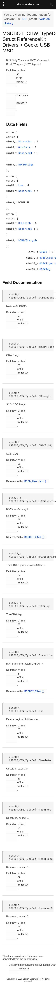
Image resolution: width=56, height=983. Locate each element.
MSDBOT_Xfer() (35, 537)
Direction (26, 141)
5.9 (25, 19)
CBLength (25, 223)
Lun (21, 185)
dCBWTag (45, 269)
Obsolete (25, 147)
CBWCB (44, 251)
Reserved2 (26, 190)
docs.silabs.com (28, 4)
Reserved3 (26, 228)
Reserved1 (26, 153)
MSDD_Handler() (36, 481)
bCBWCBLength (27, 240)
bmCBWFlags (25, 164)
